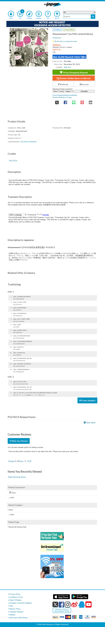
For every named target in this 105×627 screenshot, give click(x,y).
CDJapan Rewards (16, 612)
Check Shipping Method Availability (64, 95)
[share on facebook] (65, 101)
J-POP (29, 461)
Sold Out (67, 67)
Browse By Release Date (17, 527)
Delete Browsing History (17, 477)
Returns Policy (15, 609)
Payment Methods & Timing (62, 97)
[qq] (81, 604)
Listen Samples (88, 401)
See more (90, 423)
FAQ (11, 606)
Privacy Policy (15, 594)
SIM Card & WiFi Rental (18, 618)
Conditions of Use (16, 597)
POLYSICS (56, 38)
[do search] (93, 16)
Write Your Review (19, 441)
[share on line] (74, 101)
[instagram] (68, 604)
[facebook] (61, 604)
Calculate (84, 91)
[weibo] (74, 604)
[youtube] (88, 604)
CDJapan (11, 461)
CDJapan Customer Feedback (21, 603)
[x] (55, 604)
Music (21, 461)
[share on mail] (90, 101)
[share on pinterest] (82, 101)
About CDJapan (15, 600)
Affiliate (12, 615)
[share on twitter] (56, 101)
